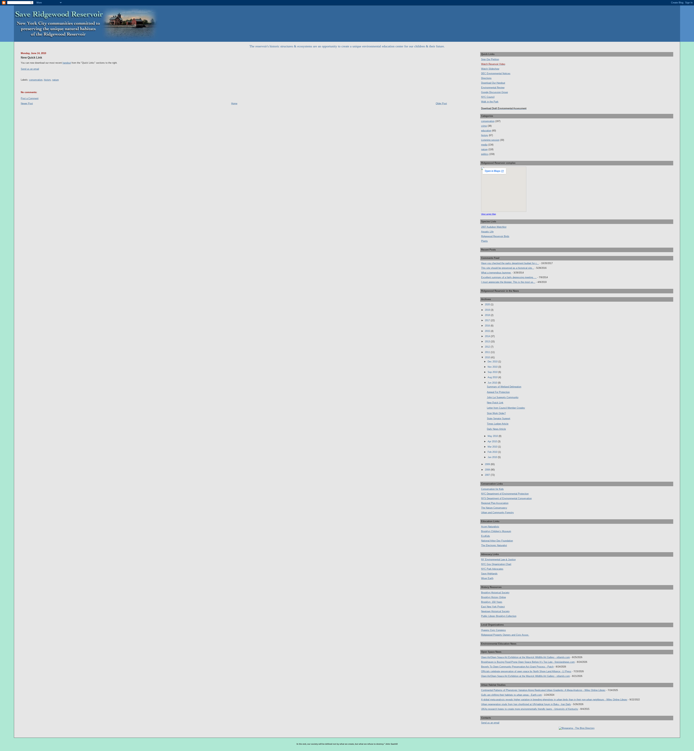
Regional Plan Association (494, 503)
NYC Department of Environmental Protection (505, 493)
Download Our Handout (493, 83)
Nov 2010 (493, 366)
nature (55, 79)
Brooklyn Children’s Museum (496, 531)
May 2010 (493, 436)
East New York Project (493, 606)
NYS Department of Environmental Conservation (506, 498)
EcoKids (485, 536)
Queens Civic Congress (493, 630)
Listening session (490, 140)
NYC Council (487, 97)
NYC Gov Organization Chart (496, 564)
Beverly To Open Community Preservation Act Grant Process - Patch (517, 666)
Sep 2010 (493, 372)
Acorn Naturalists (490, 526)
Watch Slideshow (490, 68)
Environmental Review (492, 87)
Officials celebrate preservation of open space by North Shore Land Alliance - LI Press (526, 671)
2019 (488, 310)
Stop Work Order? (496, 413)
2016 (488, 325)
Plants (484, 241)
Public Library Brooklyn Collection (498, 616)
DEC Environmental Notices (495, 73)
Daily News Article (496, 429)
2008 (488, 469)
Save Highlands (489, 573)
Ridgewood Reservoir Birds (495, 236)
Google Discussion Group (494, 92)
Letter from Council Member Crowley (506, 407)
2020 (488, 304)
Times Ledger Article (497, 423)
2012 (488, 346)
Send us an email (30, 69)
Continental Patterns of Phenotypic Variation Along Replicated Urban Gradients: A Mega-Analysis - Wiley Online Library (543, 690)
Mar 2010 (493, 446)
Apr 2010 (493, 441)
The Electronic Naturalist (494, 545)
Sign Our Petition (490, 59)
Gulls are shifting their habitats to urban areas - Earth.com (511, 695)
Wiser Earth (487, 578)
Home (234, 103)
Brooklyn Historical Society (495, 592)
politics (485, 154)
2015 (488, 331)
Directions (486, 78)
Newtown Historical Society (495, 611)
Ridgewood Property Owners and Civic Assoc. (505, 635)
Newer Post (27, 103)
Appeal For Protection (498, 392)
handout (67, 62)
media (484, 144)
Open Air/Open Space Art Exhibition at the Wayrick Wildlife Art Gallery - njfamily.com (525, 657)
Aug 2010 (493, 377)
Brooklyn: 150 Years (491, 602)
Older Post (441, 103)
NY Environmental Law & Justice (498, 559)
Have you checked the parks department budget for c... (510, 263)
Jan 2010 (493, 457)
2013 (488, 341)
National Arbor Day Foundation (497, 540)
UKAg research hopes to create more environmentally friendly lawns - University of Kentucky (529, 709)
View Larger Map (488, 214)
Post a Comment (29, 98)
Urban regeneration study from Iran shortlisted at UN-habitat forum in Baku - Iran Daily (526, 704)
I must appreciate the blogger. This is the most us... (508, 282)
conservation (35, 79)
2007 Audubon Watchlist (493, 227)
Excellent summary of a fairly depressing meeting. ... (509, 277)
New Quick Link (31, 57)
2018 (488, 315)
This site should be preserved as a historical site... (507, 268)
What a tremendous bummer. (496, 272)
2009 (488, 464)
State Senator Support (498, 418)
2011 (488, 352)
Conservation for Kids (492, 489)
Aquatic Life (487, 231)
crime (484, 126)
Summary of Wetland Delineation (504, 386)
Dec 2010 (493, 361)
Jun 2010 (493, 382)
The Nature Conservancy (494, 507)
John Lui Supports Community (503, 397)
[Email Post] (21, 74)
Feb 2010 (493, 452)
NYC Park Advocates (492, 569)
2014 (488, 336)
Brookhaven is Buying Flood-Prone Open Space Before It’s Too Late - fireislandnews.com (528, 662)
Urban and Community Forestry (497, 512)
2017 (488, 320)
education (486, 130)
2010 (488, 357)
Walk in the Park (489, 101)
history (47, 79)
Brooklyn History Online (493, 597)
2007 (488, 475)
